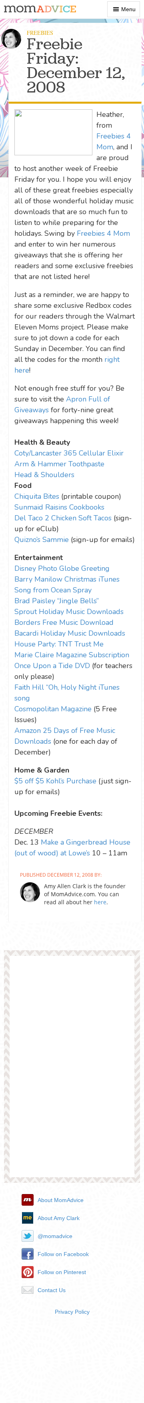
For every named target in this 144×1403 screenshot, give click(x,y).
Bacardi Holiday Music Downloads (69, 633)
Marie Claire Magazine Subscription (71, 655)
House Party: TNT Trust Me (59, 644)
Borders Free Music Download (64, 622)
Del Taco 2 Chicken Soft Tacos (63, 518)
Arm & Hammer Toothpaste (59, 464)
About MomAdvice (61, 1200)
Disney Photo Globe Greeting (62, 568)
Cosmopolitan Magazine (53, 709)
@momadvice (55, 1236)
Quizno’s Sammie (41, 539)
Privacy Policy (72, 1312)
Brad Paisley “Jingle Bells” (56, 601)
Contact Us (52, 1290)
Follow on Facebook (63, 1254)
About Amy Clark (59, 1218)
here (100, 902)
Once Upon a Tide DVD (52, 665)
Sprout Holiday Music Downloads (69, 611)
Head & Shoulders (44, 475)
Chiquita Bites (36, 496)
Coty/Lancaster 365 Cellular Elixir (69, 453)
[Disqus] (72, 1069)
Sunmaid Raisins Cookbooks (59, 507)
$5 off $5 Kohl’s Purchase (55, 781)
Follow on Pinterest (62, 1272)
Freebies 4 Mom (103, 233)
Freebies (40, 32)
